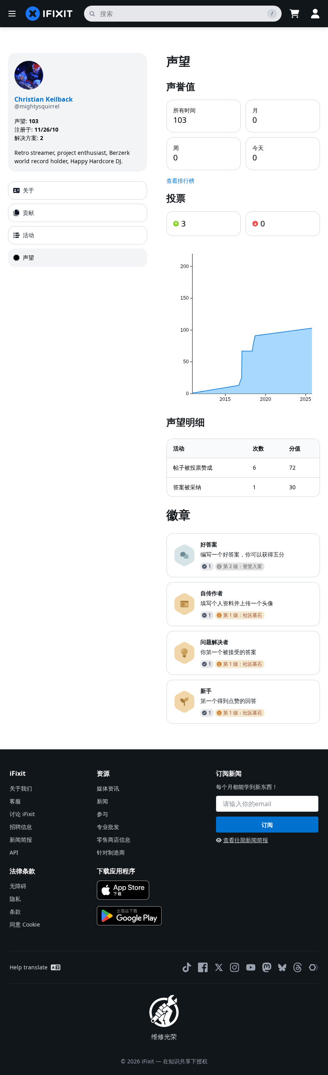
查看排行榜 (180, 180)
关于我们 (21, 788)
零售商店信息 (113, 839)
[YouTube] (251, 967)
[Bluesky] (282, 967)
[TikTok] (187, 967)
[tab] (77, 190)
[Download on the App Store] (123, 890)
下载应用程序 (116, 871)
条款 (15, 911)
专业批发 (108, 827)
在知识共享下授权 (185, 1061)
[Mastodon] (267, 967)
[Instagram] (235, 967)
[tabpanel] (243, 388)
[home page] (49, 13)
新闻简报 (21, 839)
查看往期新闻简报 (245, 840)
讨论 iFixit (22, 814)
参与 (102, 814)
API (14, 852)
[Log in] (315, 14)
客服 (15, 801)
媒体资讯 (108, 788)
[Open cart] (294, 14)
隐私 (15, 899)
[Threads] (297, 967)
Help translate (29, 967)
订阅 (267, 825)
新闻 (102, 801)
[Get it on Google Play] (129, 915)
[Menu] (12, 13)
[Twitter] (219, 967)
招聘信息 (21, 827)
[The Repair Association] (313, 967)
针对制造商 (111, 852)
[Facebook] (203, 967)
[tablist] (78, 224)
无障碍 (18, 886)
